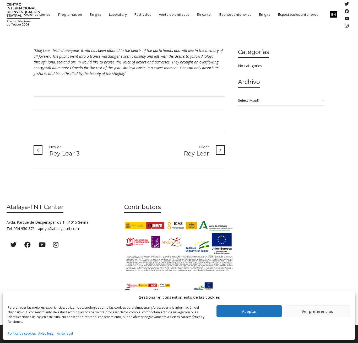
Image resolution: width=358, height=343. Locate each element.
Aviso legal (46, 333)
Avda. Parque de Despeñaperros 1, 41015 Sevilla (48, 222)
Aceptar (249, 311)
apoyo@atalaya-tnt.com (58, 228)
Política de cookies (22, 333)
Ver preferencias (317, 311)
